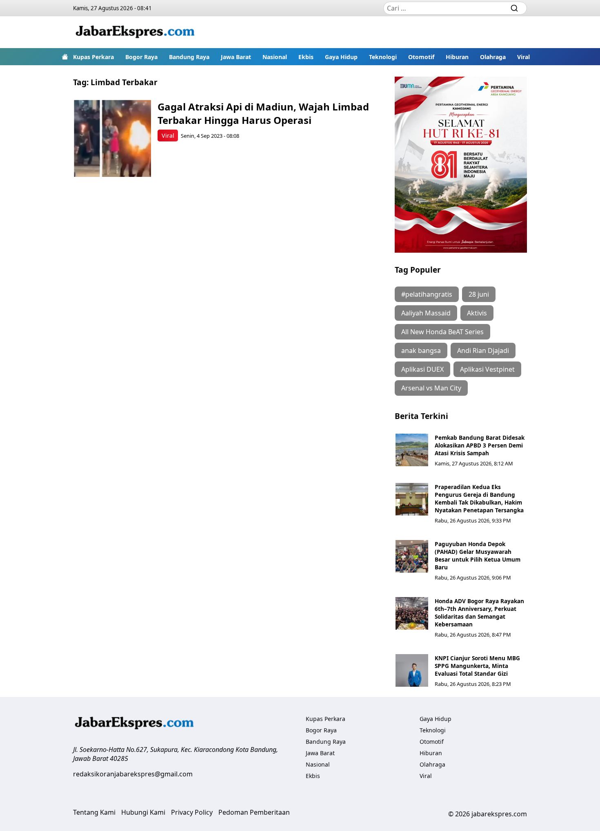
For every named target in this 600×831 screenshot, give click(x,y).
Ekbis (305, 57)
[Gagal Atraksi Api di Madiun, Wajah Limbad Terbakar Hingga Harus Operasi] (112, 138)
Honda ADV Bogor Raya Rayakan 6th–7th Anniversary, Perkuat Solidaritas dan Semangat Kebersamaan (479, 612)
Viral (523, 57)
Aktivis (477, 313)
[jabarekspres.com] (135, 32)
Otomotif (421, 57)
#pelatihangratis (426, 294)
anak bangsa (421, 350)
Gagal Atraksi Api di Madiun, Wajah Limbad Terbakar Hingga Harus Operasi (263, 113)
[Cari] (514, 8)
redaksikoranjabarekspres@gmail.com (133, 773)
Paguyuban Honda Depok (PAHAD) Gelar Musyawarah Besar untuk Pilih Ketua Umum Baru (477, 555)
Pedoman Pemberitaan (254, 812)
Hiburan (457, 57)
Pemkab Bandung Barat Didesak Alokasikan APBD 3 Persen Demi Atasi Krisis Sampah (479, 445)
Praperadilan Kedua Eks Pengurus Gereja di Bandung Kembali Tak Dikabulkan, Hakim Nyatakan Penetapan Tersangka (479, 498)
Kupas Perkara (93, 57)
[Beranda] (65, 56)
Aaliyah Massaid (426, 313)
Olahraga (493, 57)
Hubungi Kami (143, 812)
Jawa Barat (236, 57)
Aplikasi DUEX (422, 369)
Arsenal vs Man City (431, 388)
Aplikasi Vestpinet (487, 369)
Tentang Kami (94, 812)
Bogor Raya (141, 57)
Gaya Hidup (341, 57)
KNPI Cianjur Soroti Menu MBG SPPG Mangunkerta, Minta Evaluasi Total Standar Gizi (477, 665)
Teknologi (383, 57)
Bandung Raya (189, 57)
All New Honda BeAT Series (442, 331)
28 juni (479, 294)
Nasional (274, 57)
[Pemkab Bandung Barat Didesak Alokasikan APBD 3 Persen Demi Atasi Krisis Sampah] (412, 450)
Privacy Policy (192, 812)
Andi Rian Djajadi (483, 350)
